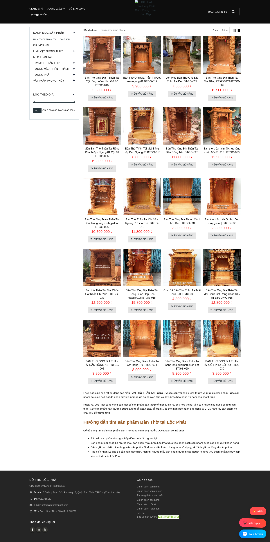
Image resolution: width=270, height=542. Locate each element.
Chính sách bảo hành (148, 500)
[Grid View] (235, 30)
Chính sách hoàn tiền (148, 508)
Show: (216, 30)
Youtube (45, 529)
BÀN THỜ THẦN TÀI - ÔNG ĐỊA (52, 39)
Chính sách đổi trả (146, 504)
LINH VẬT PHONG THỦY (48, 51)
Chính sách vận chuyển (149, 491)
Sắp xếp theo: (90, 30)
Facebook (32, 529)
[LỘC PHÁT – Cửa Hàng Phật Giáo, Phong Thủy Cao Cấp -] (145, 8)
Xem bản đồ (112, 492)
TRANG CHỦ (36, 8)
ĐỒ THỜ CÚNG (77, 8)
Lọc (37, 110)
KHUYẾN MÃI (41, 45)
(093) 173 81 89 (217, 11)
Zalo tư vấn (256, 533)
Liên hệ (141, 513)
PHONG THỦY (39, 15)
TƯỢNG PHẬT (54, 8)
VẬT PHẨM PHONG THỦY (48, 80)
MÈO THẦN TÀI (42, 57)
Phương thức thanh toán (150, 495)
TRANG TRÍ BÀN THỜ (46, 63)
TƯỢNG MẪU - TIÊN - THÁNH (51, 68)
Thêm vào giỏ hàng (102, 97)
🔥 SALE (258, 511)
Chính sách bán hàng (148, 486)
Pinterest (39, 529)
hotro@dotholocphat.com (55, 505)
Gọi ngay (254, 522)
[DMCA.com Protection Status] (169, 517)
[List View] (239, 30)
